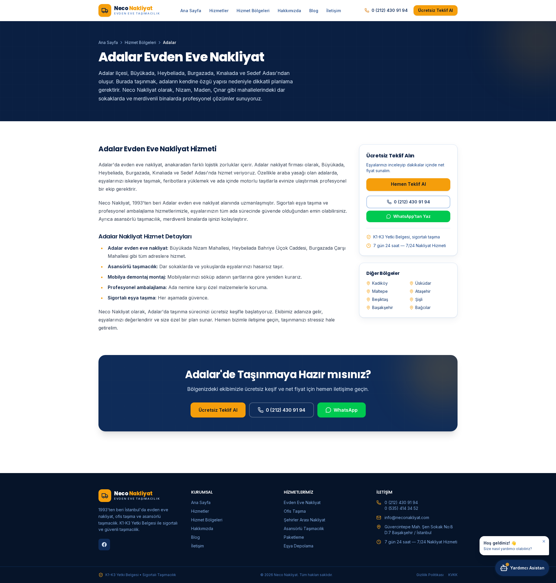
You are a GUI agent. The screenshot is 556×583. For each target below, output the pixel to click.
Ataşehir (423, 291)
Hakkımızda (289, 10)
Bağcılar (423, 307)
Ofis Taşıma (295, 511)
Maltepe (380, 291)
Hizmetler (218, 10)
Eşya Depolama (298, 545)
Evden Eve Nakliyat (302, 502)
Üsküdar (423, 283)
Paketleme (294, 537)
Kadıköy (380, 283)
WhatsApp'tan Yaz (412, 216)
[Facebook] (104, 544)
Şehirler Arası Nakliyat (304, 519)
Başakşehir (382, 307)
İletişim (333, 10)
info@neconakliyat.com (407, 517)
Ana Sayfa (190, 10)
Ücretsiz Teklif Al (435, 10)
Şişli (419, 299)
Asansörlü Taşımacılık (304, 528)
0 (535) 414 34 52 (401, 508)
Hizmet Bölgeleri (253, 10)
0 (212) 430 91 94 (390, 10)
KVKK (453, 575)
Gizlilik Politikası (430, 575)
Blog (313, 10)
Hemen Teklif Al (408, 184)
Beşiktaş (380, 299)
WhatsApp (346, 410)
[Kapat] (543, 541)
